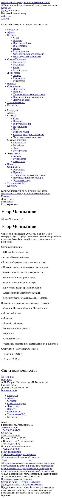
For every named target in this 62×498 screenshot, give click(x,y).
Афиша (11, 32)
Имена (16, 48)
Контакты (12, 105)
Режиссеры (19, 81)
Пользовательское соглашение (16, 479)
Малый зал (18, 64)
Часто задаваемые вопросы (27, 56)
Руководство (19, 78)
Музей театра (20, 70)
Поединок (6, 379)
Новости (11, 83)
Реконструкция (21, 51)
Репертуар (12, 29)
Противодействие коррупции (28, 97)
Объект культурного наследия (28, 54)
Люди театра (13, 72)
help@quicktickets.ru (11, 451)
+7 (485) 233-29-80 (10, 449)
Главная (5, 196)
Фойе (16, 67)
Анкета (5, 18)
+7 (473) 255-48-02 (10, 435)
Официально (13, 86)
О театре (11, 35)
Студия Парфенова (30, 482)
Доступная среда (21, 99)
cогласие (49, 487)
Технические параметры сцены (29, 94)
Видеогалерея (20, 46)
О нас (16, 37)
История (17, 40)
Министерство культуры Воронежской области (25, 2)
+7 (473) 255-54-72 (10, 430)
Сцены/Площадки (16, 59)
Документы (19, 89)
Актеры (17, 75)
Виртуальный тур (22, 43)
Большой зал (19, 62)
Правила (17, 91)
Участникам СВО (16, 102)
